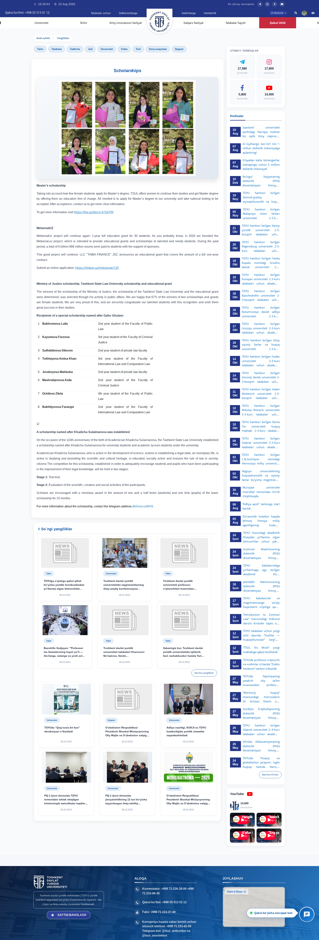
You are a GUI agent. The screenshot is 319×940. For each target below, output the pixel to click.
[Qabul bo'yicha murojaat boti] (307, 914)
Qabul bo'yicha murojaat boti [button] (273, 912)
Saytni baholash (71, 915)
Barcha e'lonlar (270, 774)
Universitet (52, 788)
